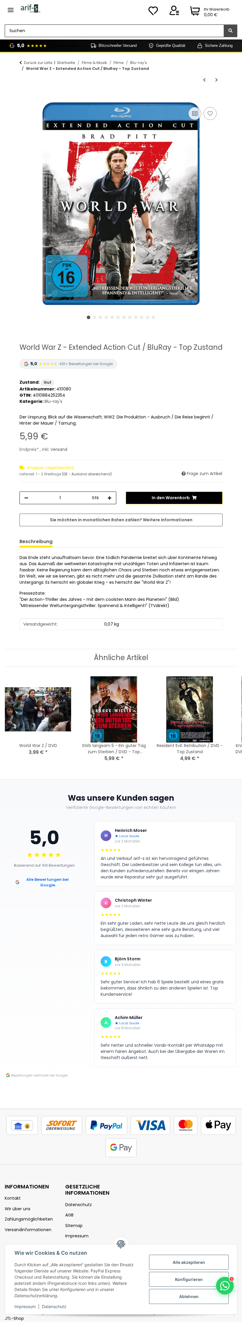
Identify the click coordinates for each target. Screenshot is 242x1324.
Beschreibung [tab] (36, 541)
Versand (58, 449)
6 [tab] (118, 317)
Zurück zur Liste (38, 62)
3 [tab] (100, 317)
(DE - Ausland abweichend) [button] (87, 473)
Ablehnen (189, 1296)
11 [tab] (147, 317)
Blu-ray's (53, 401)
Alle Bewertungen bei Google (47, 882)
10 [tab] (141, 317)
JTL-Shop (14, 1318)
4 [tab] (106, 317)
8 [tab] (130, 317)
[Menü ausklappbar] (11, 7)
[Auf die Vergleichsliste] (194, 113)
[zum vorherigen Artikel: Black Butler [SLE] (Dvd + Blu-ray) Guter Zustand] (204, 80)
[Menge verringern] (26, 498)
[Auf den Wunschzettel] (210, 113)
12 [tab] (153, 317)
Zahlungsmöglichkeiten (29, 1219)
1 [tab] (88, 317)
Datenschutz (54, 1306)
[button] (174, 12)
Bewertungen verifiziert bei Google (39, 1075)
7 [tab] (124, 317)
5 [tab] (112, 317)
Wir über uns (17, 1209)
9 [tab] (136, 317)
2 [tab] (94, 317)
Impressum (25, 1306)
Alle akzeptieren (189, 1262)
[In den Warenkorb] (24, 99)
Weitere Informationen (167, 520)
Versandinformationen (28, 1230)
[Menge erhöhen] (109, 498)
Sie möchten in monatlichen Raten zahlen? (121, 520)
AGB (69, 1215)
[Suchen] (230, 30)
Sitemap (74, 1226)
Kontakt (13, 1198)
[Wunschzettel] (153, 12)
